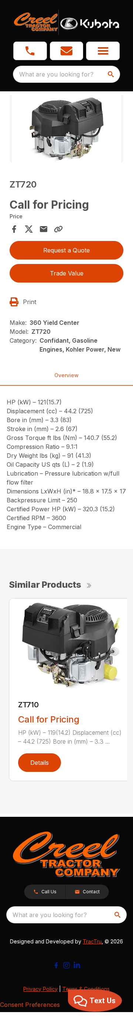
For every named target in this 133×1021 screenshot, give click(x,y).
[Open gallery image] (66, 128)
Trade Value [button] (66, 273)
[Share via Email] (43, 229)
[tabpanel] (66, 129)
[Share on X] (28, 229)
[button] (30, 51)
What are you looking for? (56, 74)
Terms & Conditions (86, 989)
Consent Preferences (30, 1004)
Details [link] (39, 762)
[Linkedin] (77, 965)
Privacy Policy (40, 989)
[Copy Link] (58, 229)
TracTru (92, 941)
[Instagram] (66, 965)
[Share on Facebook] (14, 229)
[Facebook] (56, 965)
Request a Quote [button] (66, 250)
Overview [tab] (66, 375)
